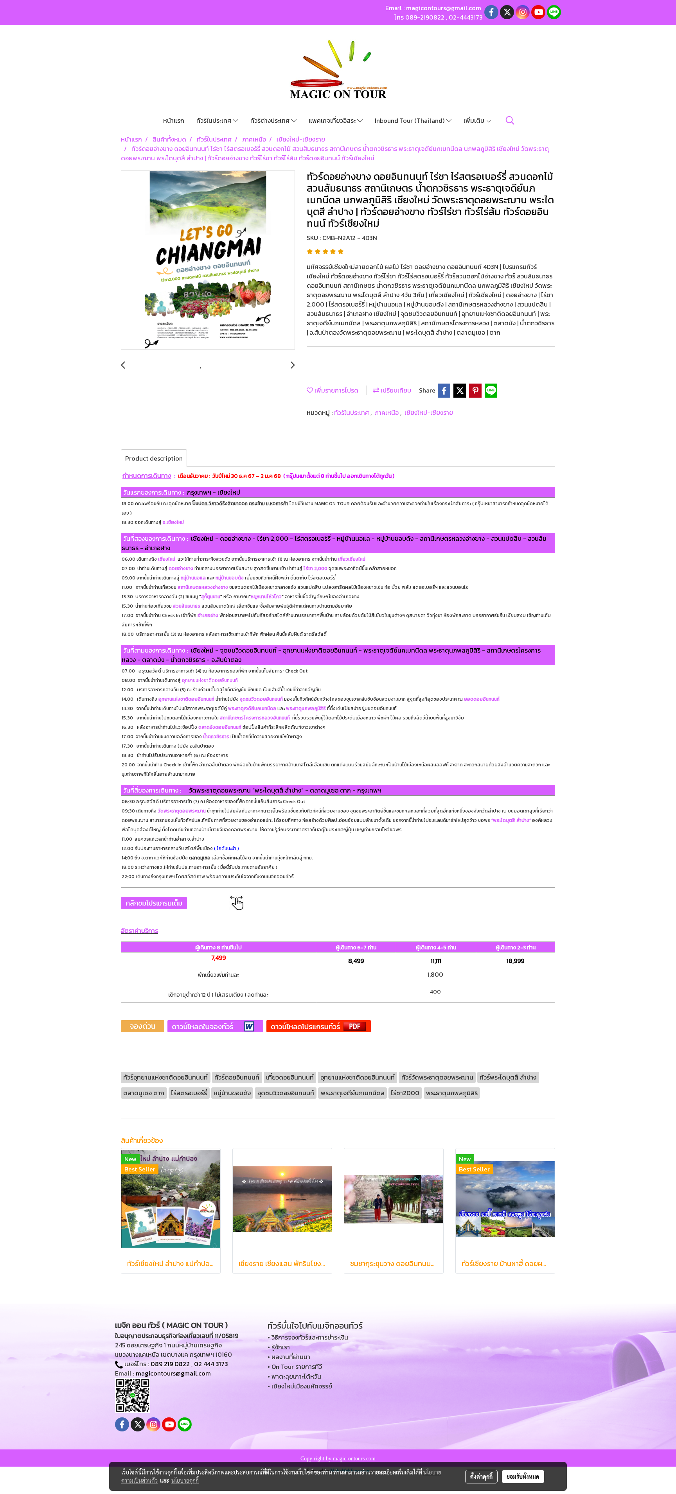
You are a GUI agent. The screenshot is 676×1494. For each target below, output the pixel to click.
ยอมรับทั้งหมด (523, 1476)
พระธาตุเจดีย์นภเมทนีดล (252, 708)
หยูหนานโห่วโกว (266, 596)
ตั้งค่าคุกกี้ (481, 1476)
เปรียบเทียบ (395, 390)
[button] (510, 120)
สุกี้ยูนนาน (210, 596)
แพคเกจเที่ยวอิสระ (333, 120)
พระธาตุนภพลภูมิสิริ (306, 708)
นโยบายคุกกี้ (185, 1480)
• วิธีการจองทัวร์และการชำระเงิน (308, 1337)
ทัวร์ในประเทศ (214, 120)
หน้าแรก (173, 120)
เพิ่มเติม (475, 120)
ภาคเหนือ (387, 412)
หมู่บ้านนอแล (193, 577)
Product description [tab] (154, 458)
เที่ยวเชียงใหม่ (351, 559)
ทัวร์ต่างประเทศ (270, 120)
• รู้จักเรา (279, 1347)
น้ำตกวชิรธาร (216, 736)
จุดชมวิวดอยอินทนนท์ (261, 699)
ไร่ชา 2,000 (315, 568)
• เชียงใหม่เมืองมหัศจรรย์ (300, 1386)
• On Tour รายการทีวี (295, 1366)
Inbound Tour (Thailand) (410, 120)
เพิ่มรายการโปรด (335, 390)
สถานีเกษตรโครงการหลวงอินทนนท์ (255, 717)
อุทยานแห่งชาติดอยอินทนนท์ (210, 680)
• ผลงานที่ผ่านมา (289, 1356)
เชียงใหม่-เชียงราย (429, 412)
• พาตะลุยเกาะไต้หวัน (294, 1376)
